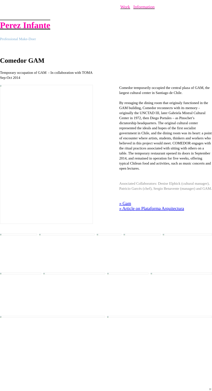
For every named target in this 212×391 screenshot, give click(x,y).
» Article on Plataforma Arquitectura (151, 208)
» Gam (125, 203)
